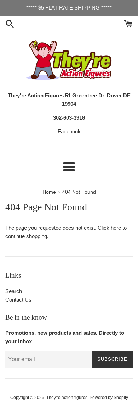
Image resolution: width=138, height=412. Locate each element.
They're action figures (66, 397)
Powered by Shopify (109, 397)
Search (13, 291)
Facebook (69, 131)
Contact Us (18, 300)
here (116, 228)
